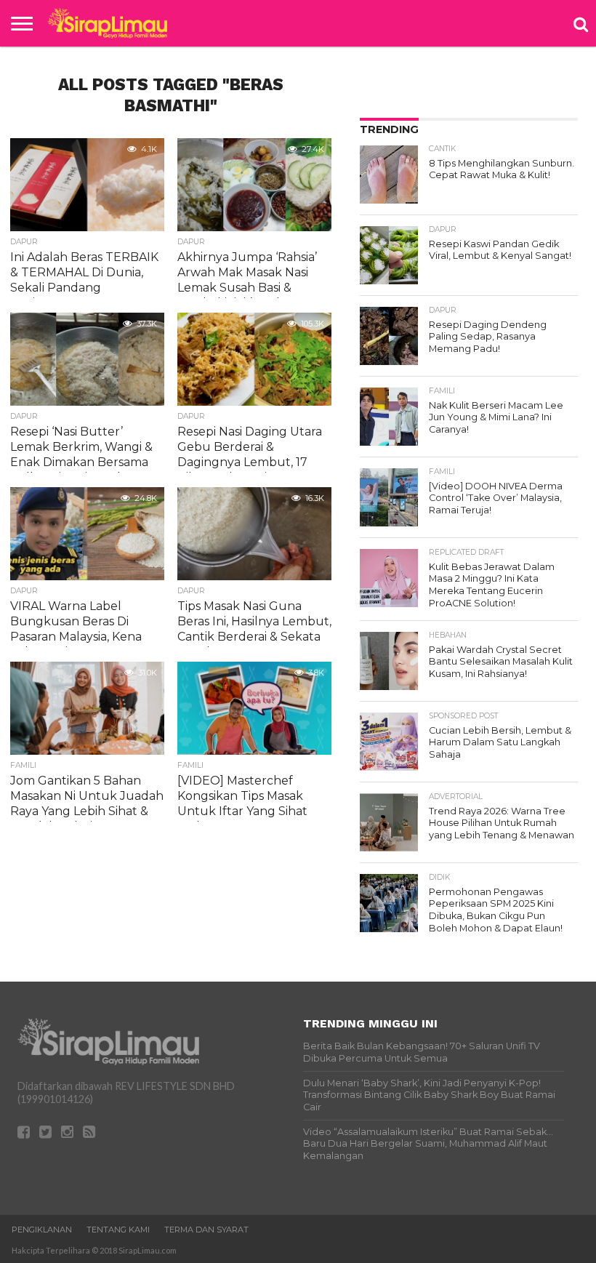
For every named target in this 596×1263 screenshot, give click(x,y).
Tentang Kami (118, 1229)
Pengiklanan (42, 1229)
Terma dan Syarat (206, 1229)
